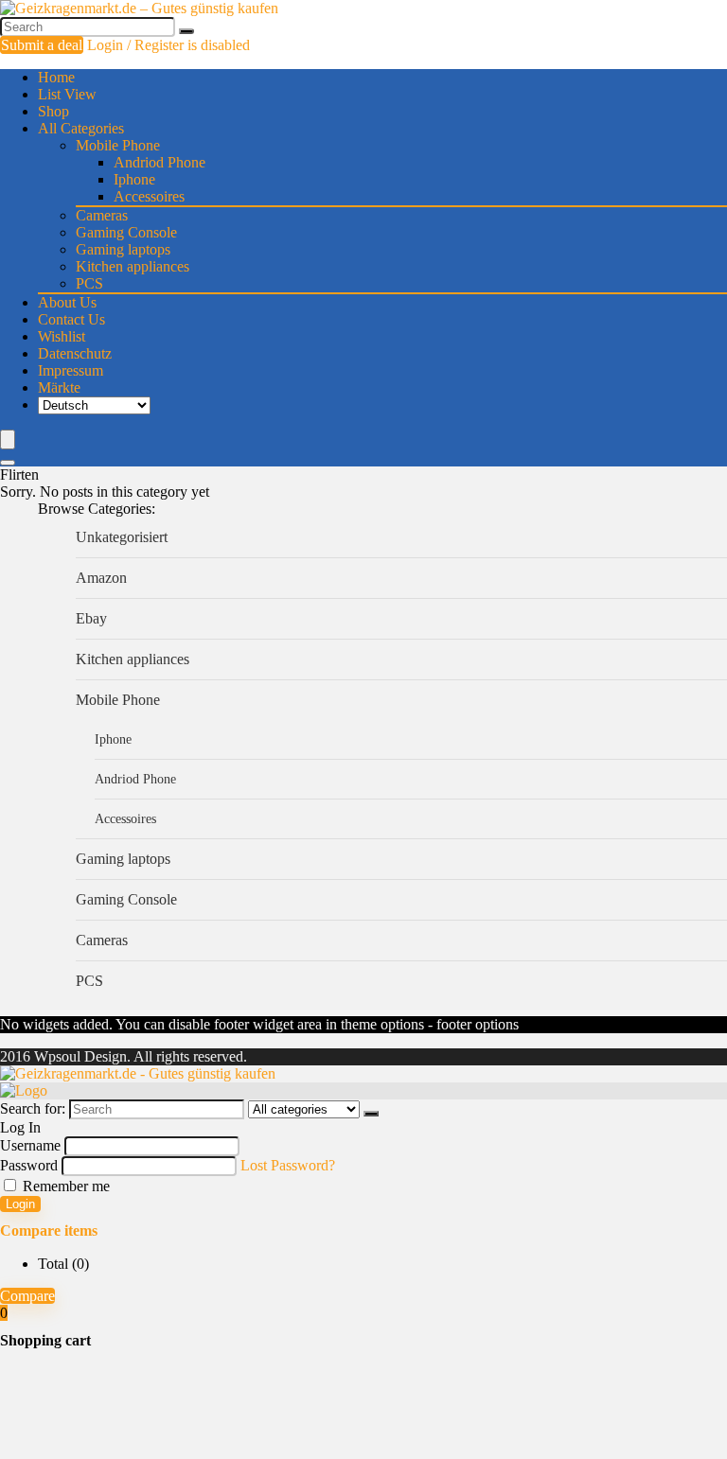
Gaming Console (126, 232)
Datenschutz (75, 353)
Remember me (64, 1186)
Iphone (134, 179)
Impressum (70, 370)
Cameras (102, 215)
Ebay (91, 618)
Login (20, 1204)
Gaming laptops (123, 249)
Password (29, 1165)
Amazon (101, 578)
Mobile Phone (118, 145)
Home (56, 77)
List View (67, 94)
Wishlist (61, 336)
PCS (89, 283)
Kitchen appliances (132, 266)
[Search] (186, 31)
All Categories (81, 128)
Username (30, 1145)
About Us (67, 302)
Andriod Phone (159, 162)
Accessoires (149, 196)
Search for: (32, 1108)
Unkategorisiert (122, 537)
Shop (53, 111)
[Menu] (7, 439)
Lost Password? (287, 1165)
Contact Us (71, 319)
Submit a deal (41, 45)
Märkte (59, 387)
